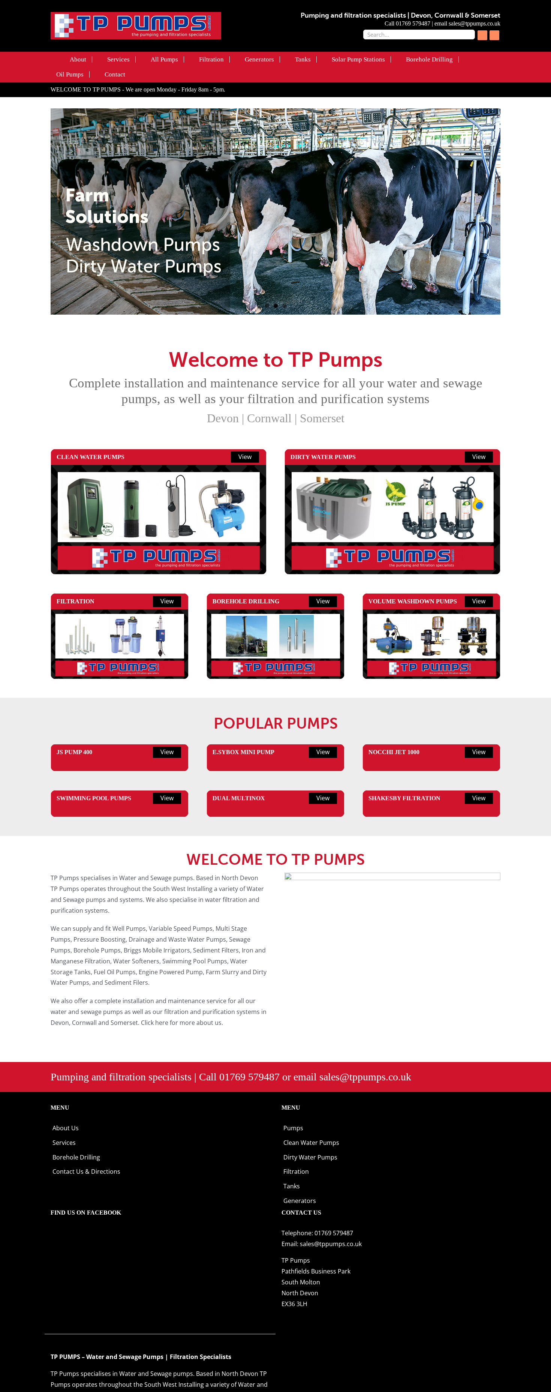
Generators (299, 1201)
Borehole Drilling (76, 1157)
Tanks (291, 1186)
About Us (65, 1128)
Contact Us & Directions (86, 1171)
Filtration (296, 1171)
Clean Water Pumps (311, 1142)
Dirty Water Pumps (310, 1157)
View (245, 457)
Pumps (293, 1128)
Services (64, 1142)
